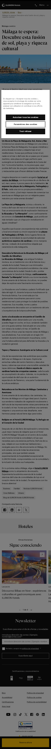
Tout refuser (25, 131)
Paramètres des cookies (25, 124)
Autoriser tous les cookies (25, 117)
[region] (25, 114)
